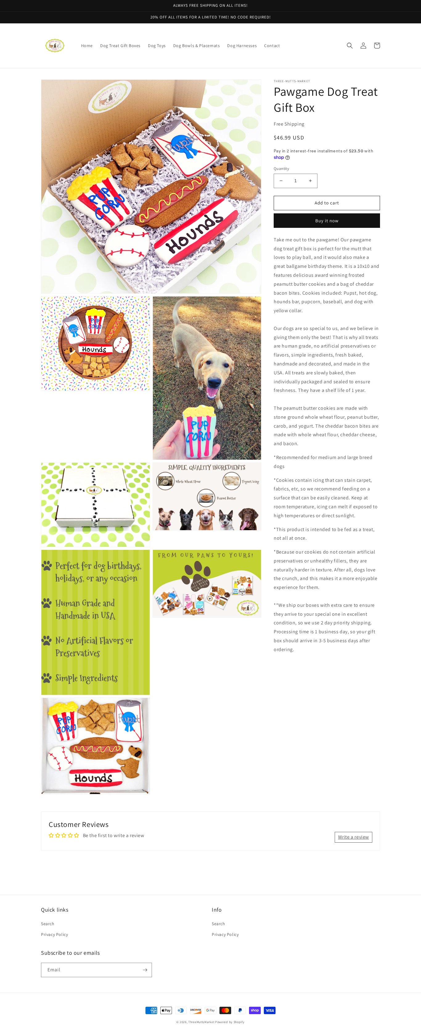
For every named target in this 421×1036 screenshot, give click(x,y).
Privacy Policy (54, 934)
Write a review (353, 837)
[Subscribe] (145, 970)
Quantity (281, 168)
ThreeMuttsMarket (201, 1022)
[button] (350, 45)
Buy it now (327, 221)
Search (48, 923)
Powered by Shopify (230, 1022)
